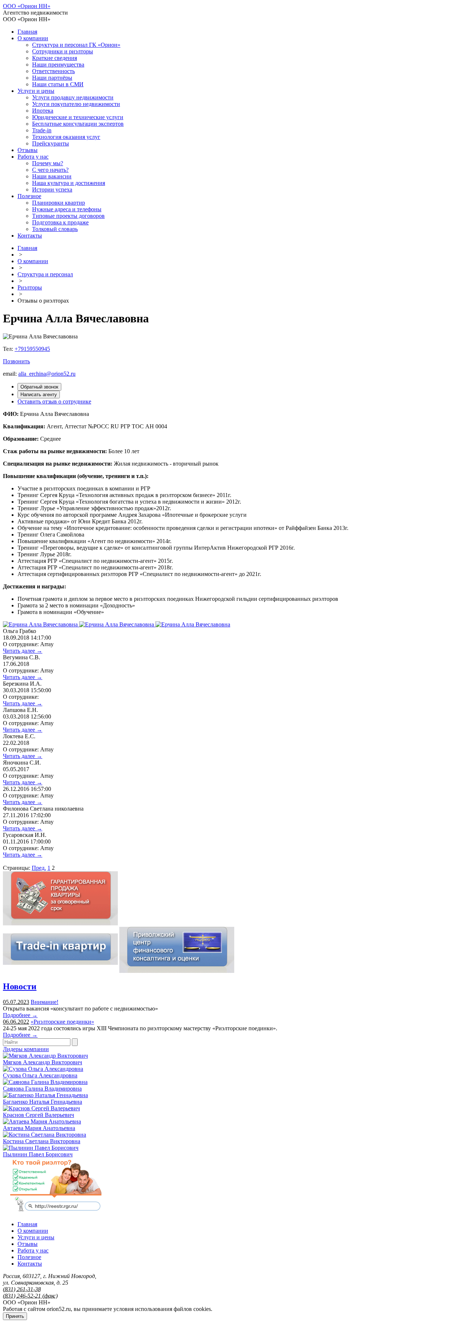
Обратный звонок (39, 387)
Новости (19, 986)
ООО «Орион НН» (26, 6)
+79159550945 (32, 349)
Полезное (29, 196)
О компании (33, 38)
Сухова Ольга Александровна (40, 1075)
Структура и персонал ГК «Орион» (76, 45)
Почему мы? (47, 163)
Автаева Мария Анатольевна (39, 1128)
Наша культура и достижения (68, 183)
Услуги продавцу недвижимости (72, 97)
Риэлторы (30, 287)
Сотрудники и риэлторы (62, 51)
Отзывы (28, 150)
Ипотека (42, 110)
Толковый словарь (55, 229)
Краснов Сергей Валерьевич (38, 1115)
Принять (15, 1316)
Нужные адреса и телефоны (66, 209)
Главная (27, 32)
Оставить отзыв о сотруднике (54, 401)
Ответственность (53, 71)
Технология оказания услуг (66, 137)
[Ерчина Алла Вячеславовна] (41, 624)
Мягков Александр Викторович (42, 1062)
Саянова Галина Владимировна (42, 1088)
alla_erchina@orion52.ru (47, 374)
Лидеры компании (26, 1049)
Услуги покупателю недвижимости (76, 104)
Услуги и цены (36, 91)
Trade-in (41, 130)
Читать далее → (22, 651)
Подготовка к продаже (60, 222)
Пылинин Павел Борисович (38, 1154)
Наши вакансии (52, 176)
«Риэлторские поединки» (62, 1022)
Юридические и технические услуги (77, 117)
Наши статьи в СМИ (58, 84)
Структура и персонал (45, 274)
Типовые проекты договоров (68, 216)
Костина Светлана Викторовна (41, 1141)
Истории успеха (52, 189)
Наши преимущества (58, 64)
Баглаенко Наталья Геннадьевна (42, 1102)
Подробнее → (20, 1015)
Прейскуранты (50, 143)
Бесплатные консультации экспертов (78, 124)
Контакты (30, 235)
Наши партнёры (52, 78)
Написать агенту (38, 394)
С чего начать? (50, 170)
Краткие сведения (54, 58)
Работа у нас (33, 156)
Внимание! (44, 1002)
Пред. (39, 868)
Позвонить (16, 361)
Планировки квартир (58, 203)
